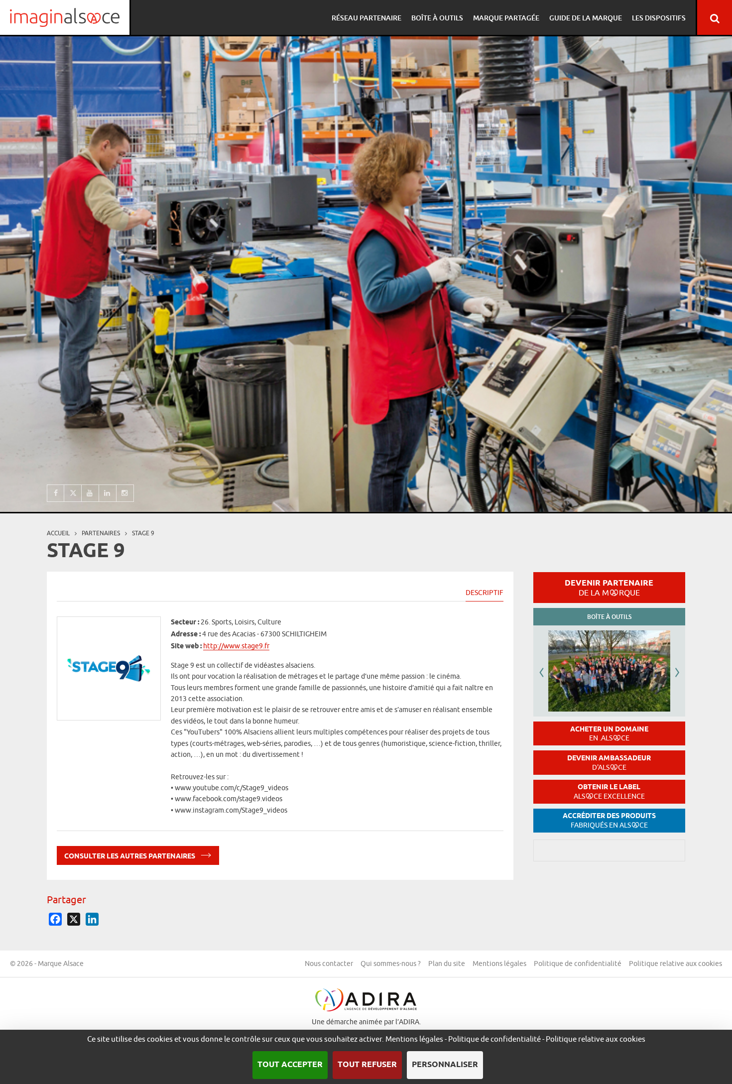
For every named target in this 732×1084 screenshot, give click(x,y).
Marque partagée (506, 17)
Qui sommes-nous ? (391, 963)
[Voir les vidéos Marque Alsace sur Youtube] (90, 493)
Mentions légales (499, 963)
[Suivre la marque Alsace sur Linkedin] (108, 493)
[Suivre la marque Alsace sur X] (73, 493)
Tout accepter (290, 1065)
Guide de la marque (585, 17)
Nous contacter (329, 963)
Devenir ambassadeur (609, 762)
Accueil (58, 533)
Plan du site (446, 963)
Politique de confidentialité (577, 963)
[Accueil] (64, 17)
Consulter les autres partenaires (130, 856)
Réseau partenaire (366, 17)
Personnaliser (445, 1065)
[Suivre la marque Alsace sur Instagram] (125, 493)
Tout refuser (367, 1065)
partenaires (101, 533)
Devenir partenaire (609, 587)
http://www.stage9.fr (236, 646)
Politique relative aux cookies (675, 963)
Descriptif (484, 593)
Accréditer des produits (609, 820)
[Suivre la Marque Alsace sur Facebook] (55, 493)
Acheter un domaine (609, 733)
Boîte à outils (437, 17)
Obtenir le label (609, 791)
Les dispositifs (659, 17)
